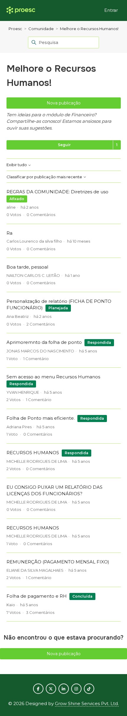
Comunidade (41, 28)
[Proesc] (20, 10)
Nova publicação (64, 103)
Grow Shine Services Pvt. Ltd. (87, 703)
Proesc (15, 28)
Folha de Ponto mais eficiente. (40, 418)
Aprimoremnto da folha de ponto (44, 342)
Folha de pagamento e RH (36, 596)
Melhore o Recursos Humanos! (89, 28)
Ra (9, 233)
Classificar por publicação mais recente (44, 177)
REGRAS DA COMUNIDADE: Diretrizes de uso (57, 191)
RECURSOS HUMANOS (32, 452)
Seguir (64, 145)
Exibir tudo (17, 165)
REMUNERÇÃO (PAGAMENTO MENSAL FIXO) (57, 562)
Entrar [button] (111, 10)
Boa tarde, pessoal (27, 267)
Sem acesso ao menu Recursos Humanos (53, 377)
